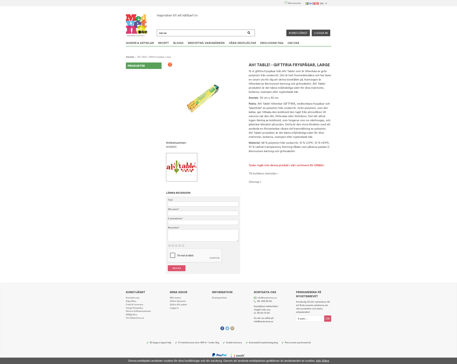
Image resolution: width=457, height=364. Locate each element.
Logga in (321, 33)
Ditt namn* (173, 209)
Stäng (325, 360)
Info (318, 360)
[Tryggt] (170, 64)
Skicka (176, 268)
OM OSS (293, 43)
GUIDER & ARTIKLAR (140, 43)
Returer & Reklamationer (138, 311)
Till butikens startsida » (263, 173)
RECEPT (163, 43)
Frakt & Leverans (134, 304)
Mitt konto (175, 297)
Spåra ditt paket (178, 304)
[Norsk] (314, 3)
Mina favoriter (294, 3)
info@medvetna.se (267, 297)
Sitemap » (255, 182)
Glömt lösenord (178, 301)
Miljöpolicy (131, 314)
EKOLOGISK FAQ (271, 43)
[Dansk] (317, 3)
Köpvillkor (131, 301)
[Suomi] (310, 3)
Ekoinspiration (219, 297)
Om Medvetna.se (135, 317)
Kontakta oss (132, 297)
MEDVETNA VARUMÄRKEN (206, 43)
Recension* (173, 227)
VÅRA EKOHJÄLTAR (242, 43)
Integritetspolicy (134, 307)
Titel (170, 199)
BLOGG (178, 43)
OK (327, 318)
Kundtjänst (298, 33)
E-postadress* (175, 218)
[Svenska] (307, 3)
